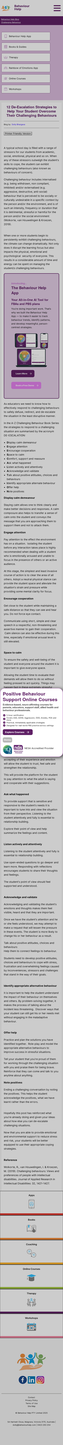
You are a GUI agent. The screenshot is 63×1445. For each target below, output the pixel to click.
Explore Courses (14, 732)
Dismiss (7, 740)
